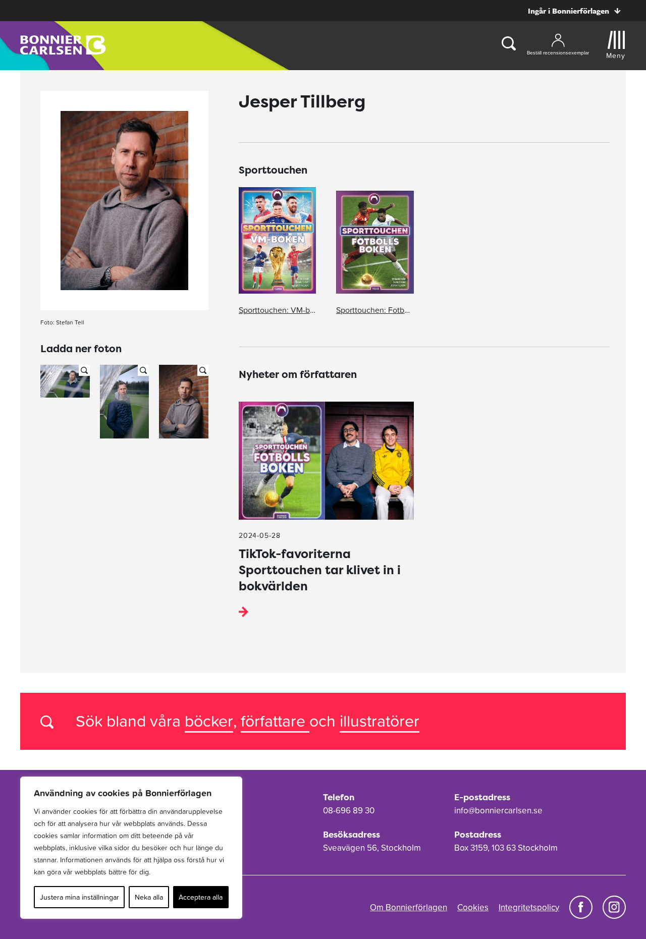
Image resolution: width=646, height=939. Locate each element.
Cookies (473, 907)
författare (275, 721)
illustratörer (379, 721)
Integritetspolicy (529, 907)
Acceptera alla (201, 897)
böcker (209, 721)
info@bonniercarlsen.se (498, 810)
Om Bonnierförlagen (408, 907)
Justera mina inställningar (79, 897)
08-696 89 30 (348, 810)
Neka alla (149, 897)
